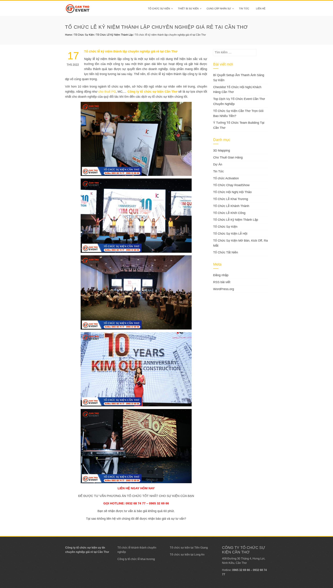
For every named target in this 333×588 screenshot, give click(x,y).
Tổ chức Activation (226, 178)
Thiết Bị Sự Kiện (188, 8)
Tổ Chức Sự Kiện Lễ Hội (230, 233)
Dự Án (217, 164)
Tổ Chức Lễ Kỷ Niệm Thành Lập (114, 34)
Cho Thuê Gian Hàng (228, 157)
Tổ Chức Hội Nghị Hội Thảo (232, 192)
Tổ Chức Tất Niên (225, 252)
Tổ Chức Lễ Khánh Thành (231, 206)
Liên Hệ (260, 8)
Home (68, 34)
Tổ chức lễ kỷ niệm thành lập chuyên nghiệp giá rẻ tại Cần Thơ (130, 51)
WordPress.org (223, 289)
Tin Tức (218, 171)
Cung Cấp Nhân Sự (219, 8)
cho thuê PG (107, 91)
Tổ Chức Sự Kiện (159, 8)
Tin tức (244, 8)
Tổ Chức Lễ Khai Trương (230, 199)
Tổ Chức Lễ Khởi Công (229, 213)
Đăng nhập (220, 275)
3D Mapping (221, 150)
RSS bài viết (221, 282)
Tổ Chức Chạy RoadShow (231, 185)
